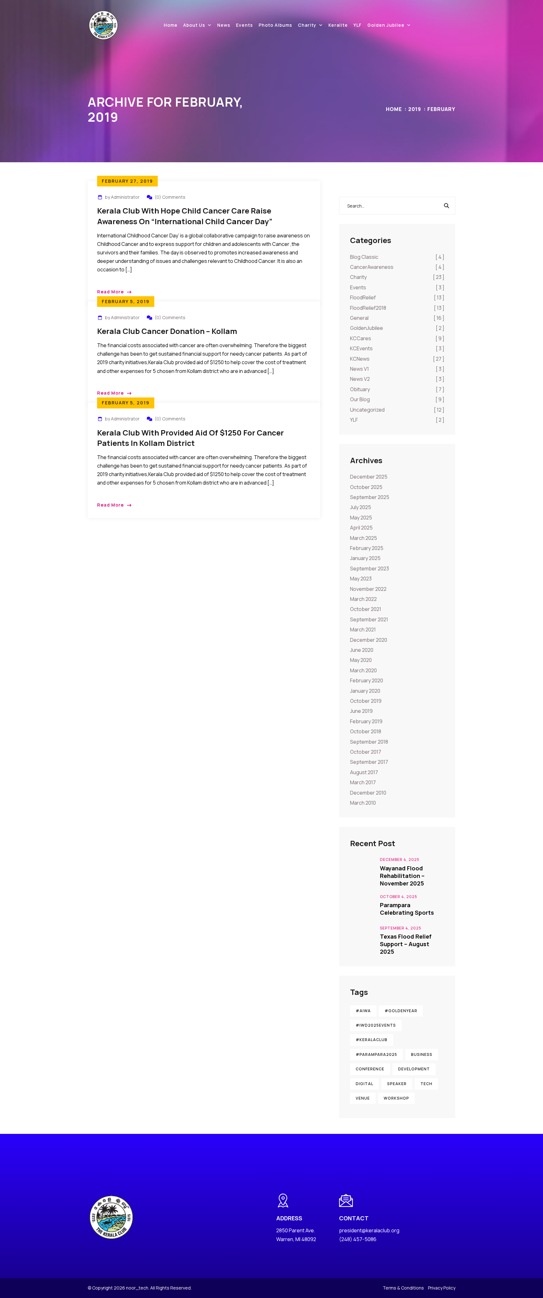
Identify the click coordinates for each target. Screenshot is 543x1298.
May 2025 (361, 517)
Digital (364, 1083)
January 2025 (365, 558)
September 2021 (369, 619)
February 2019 (366, 721)
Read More (110, 292)
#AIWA (363, 1010)
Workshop (396, 1098)
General (397, 317)
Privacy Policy (441, 1288)
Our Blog (397, 399)
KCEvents (397, 348)
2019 (414, 109)
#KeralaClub (371, 1039)
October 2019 (365, 700)
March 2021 (363, 629)
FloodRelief (397, 297)
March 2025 (363, 538)
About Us (194, 25)
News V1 (397, 368)
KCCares (397, 338)
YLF (358, 25)
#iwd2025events (376, 1025)
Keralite (338, 25)
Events (244, 25)
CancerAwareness (397, 266)
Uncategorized (397, 409)
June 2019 (361, 710)
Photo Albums (275, 25)
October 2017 (365, 751)
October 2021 (365, 609)
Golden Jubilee (385, 25)
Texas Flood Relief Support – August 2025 (405, 944)
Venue (363, 1098)
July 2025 (360, 507)
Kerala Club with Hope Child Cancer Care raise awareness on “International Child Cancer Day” (184, 215)
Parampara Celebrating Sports (407, 908)
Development (414, 1069)
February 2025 (366, 548)
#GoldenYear (401, 1010)
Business (421, 1054)
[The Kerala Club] (103, 25)
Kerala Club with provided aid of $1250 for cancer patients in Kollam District (190, 437)
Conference (370, 1069)
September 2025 (369, 497)
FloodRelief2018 (397, 307)
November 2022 (368, 588)
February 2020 (366, 680)
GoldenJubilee (397, 327)
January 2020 (365, 690)
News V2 (397, 378)
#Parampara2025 (376, 1054)
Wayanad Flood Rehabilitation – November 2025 (402, 875)
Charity (307, 25)
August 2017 (364, 772)
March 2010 (363, 802)
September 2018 (369, 741)
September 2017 (369, 761)
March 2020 (363, 670)
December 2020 (368, 639)
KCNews (397, 358)
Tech (426, 1083)
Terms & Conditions (403, 1288)
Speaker (397, 1083)
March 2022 (363, 599)
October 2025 (366, 487)
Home (171, 25)
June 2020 (361, 649)
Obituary (397, 389)
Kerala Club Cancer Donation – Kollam (167, 331)
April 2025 (361, 527)
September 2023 (369, 568)
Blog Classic (397, 256)
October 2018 (365, 731)
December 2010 (368, 792)
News (223, 25)
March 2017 (363, 782)
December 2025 (368, 476)
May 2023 (361, 578)
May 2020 (361, 660)
